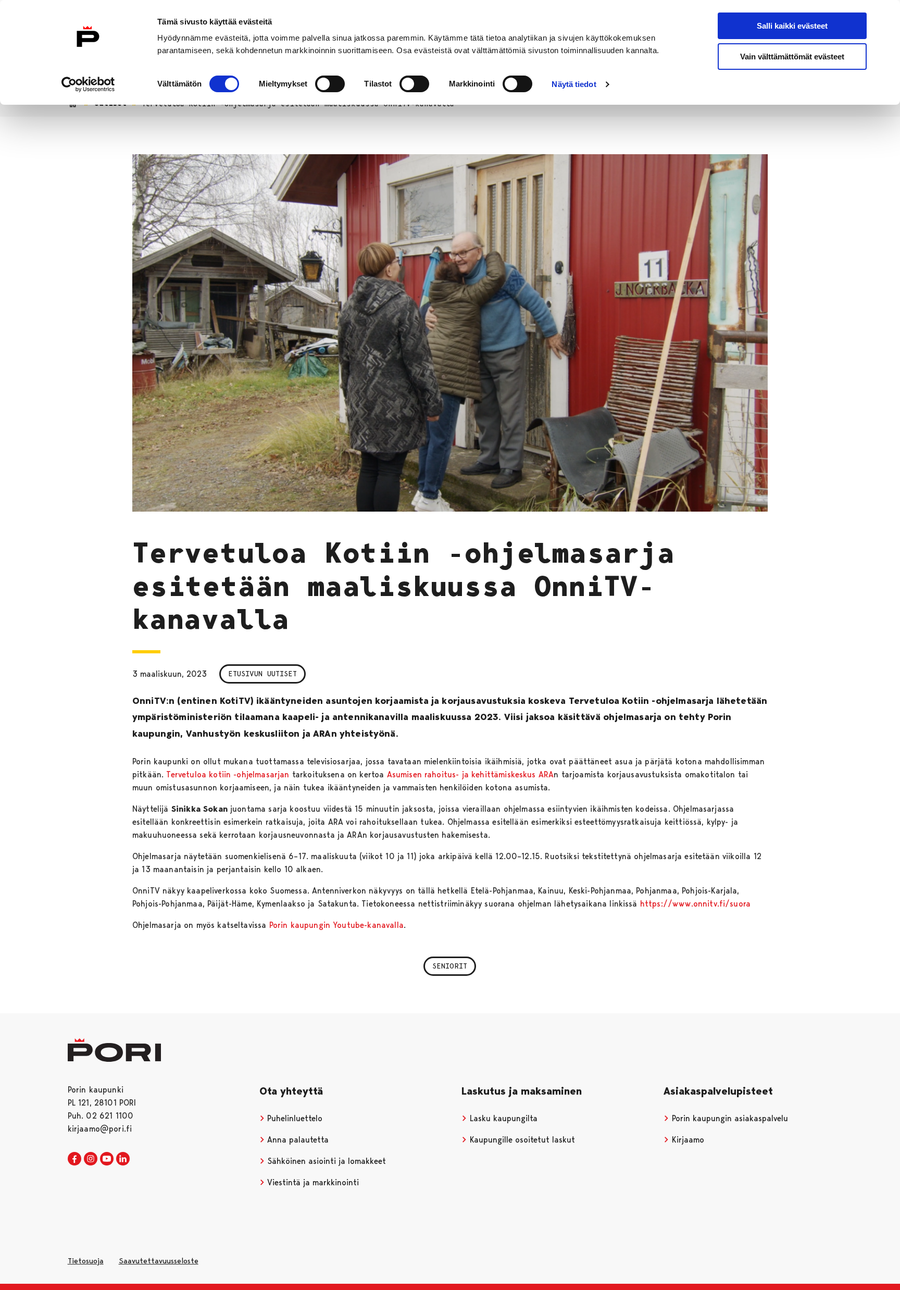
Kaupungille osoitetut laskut (521, 1140)
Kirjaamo (686, 1140)
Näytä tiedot (574, 84)
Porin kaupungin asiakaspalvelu (728, 1118)
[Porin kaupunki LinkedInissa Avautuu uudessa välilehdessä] (123, 1159)
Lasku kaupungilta (502, 1118)
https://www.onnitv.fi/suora (695, 904)
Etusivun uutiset (262, 673)
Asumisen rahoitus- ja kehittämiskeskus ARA (470, 774)
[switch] (330, 84)
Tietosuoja (86, 1261)
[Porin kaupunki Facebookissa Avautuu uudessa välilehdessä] (74, 1159)
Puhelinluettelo (293, 1118)
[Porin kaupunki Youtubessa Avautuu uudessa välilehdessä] (107, 1159)
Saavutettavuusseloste (158, 1261)
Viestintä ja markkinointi (312, 1182)
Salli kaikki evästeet (792, 25)
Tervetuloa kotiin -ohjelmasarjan (227, 774)
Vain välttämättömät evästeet (792, 56)
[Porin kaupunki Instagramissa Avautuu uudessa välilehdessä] (90, 1159)
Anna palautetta (297, 1140)
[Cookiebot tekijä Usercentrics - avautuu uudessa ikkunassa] (88, 84)
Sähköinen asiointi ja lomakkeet (325, 1161)
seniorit (449, 966)
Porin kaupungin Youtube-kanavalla (336, 925)
